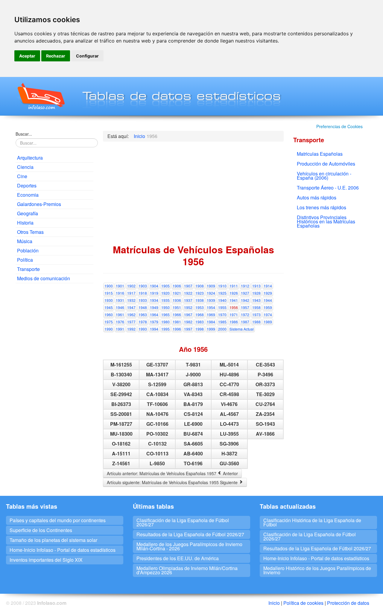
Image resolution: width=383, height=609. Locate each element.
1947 (131, 307)
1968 (199, 314)
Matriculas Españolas (320, 153)
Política (25, 259)
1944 (268, 300)
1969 (211, 314)
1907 (188, 285)
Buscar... (24, 134)
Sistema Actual (242, 328)
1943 (256, 300)
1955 (222, 307)
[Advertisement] (54, 379)
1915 (108, 293)
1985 (222, 321)
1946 (120, 307)
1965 (165, 314)
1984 (211, 321)
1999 (211, 328)
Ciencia (25, 166)
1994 (154, 328)
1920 (165, 293)
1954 (211, 307)
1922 (188, 293)
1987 (245, 321)
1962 (131, 314)
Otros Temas (30, 231)
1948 (143, 307)
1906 (177, 285)
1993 (143, 328)
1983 (199, 321)
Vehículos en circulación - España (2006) (324, 175)
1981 (177, 321)
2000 (222, 328)
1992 (131, 328)
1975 (108, 321)
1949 (154, 307)
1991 (120, 328)
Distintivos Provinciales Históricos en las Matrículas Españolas (326, 221)
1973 (256, 314)
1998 (199, 328)
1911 (234, 285)
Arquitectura (30, 157)
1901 (120, 285)
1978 (143, 321)
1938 (199, 300)
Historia (25, 222)
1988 (256, 321)
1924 (211, 293)
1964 (154, 314)
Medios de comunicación (43, 278)
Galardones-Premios (39, 204)
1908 (199, 285)
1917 (131, 293)
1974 (268, 314)
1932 (131, 300)
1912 (245, 285)
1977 (131, 321)
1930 (108, 300)
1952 (188, 307)
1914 (268, 285)
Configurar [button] (87, 55)
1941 (234, 300)
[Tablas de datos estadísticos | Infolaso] (40, 96)
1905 (165, 285)
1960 (108, 314)
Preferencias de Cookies (339, 126)
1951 (177, 307)
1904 (154, 285)
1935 (165, 300)
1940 (222, 300)
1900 (108, 285)
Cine (22, 176)
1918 (143, 293)
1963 (143, 314)
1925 (222, 293)
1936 (177, 300)
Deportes (27, 185)
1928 (256, 293)
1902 (131, 285)
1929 (268, 293)
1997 (188, 328)
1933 (143, 300)
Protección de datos (348, 602)
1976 (120, 321)
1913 (256, 285)
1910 (222, 285)
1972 (245, 314)
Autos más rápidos (316, 197)
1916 (120, 293)
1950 (165, 307)
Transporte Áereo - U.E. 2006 (328, 187)
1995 (165, 328)
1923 (199, 293)
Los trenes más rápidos (321, 207)
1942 (245, 300)
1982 (188, 321)
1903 (143, 285)
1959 (268, 307)
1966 (177, 314)
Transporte (28, 269)
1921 (177, 293)
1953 (199, 307)
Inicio (274, 602)
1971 (234, 314)
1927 (245, 293)
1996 (177, 328)
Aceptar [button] (27, 55)
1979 (154, 321)
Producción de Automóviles (326, 163)
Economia (28, 194)
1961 (120, 314)
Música (24, 241)
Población (28, 250)
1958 (256, 307)
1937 (188, 300)
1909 (211, 285)
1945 (108, 307)
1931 (120, 300)
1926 (234, 293)
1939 (211, 300)
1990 (108, 328)
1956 (234, 307)
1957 (245, 307)
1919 (154, 293)
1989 (268, 321)
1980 (165, 321)
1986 (234, 321)
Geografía (27, 213)
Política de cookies (303, 602)
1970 (222, 314)
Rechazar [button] (55, 55)
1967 (188, 314)
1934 (154, 300)
